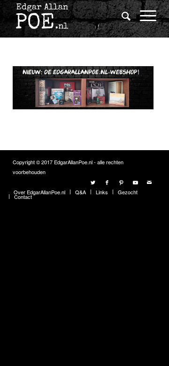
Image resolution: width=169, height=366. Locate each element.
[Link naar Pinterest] (121, 182)
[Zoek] (121, 15)
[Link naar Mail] (149, 182)
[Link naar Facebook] (107, 182)
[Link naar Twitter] (93, 182)
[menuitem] (121, 16)
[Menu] (143, 15)
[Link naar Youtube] (135, 182)
